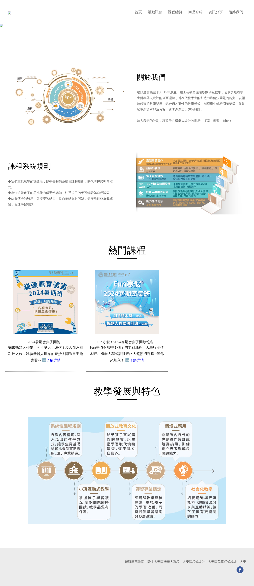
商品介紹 (195, 12)
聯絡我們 (236, 12)
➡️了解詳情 (51, 360)
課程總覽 (175, 12)
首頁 (138, 12)
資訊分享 (216, 12)
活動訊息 (155, 12)
